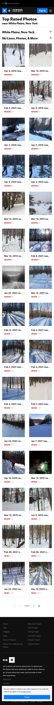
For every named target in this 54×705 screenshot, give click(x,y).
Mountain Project (34, 624)
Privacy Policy (26, 692)
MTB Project (33, 628)
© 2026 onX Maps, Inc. (19, 702)
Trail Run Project (34, 636)
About (5, 624)
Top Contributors (9, 640)
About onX (7, 679)
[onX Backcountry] (10, 3)
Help (5, 628)
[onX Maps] (9, 662)
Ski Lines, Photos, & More (20, 38)
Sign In (42, 10)
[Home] (13, 10)
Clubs (5, 636)
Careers (6, 683)
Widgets (6, 632)
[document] (27, 693)
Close (27, 697)
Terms (33, 702)
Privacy (40, 702)
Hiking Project (33, 632)
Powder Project (34, 640)
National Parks (33, 644)
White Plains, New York (18, 31)
